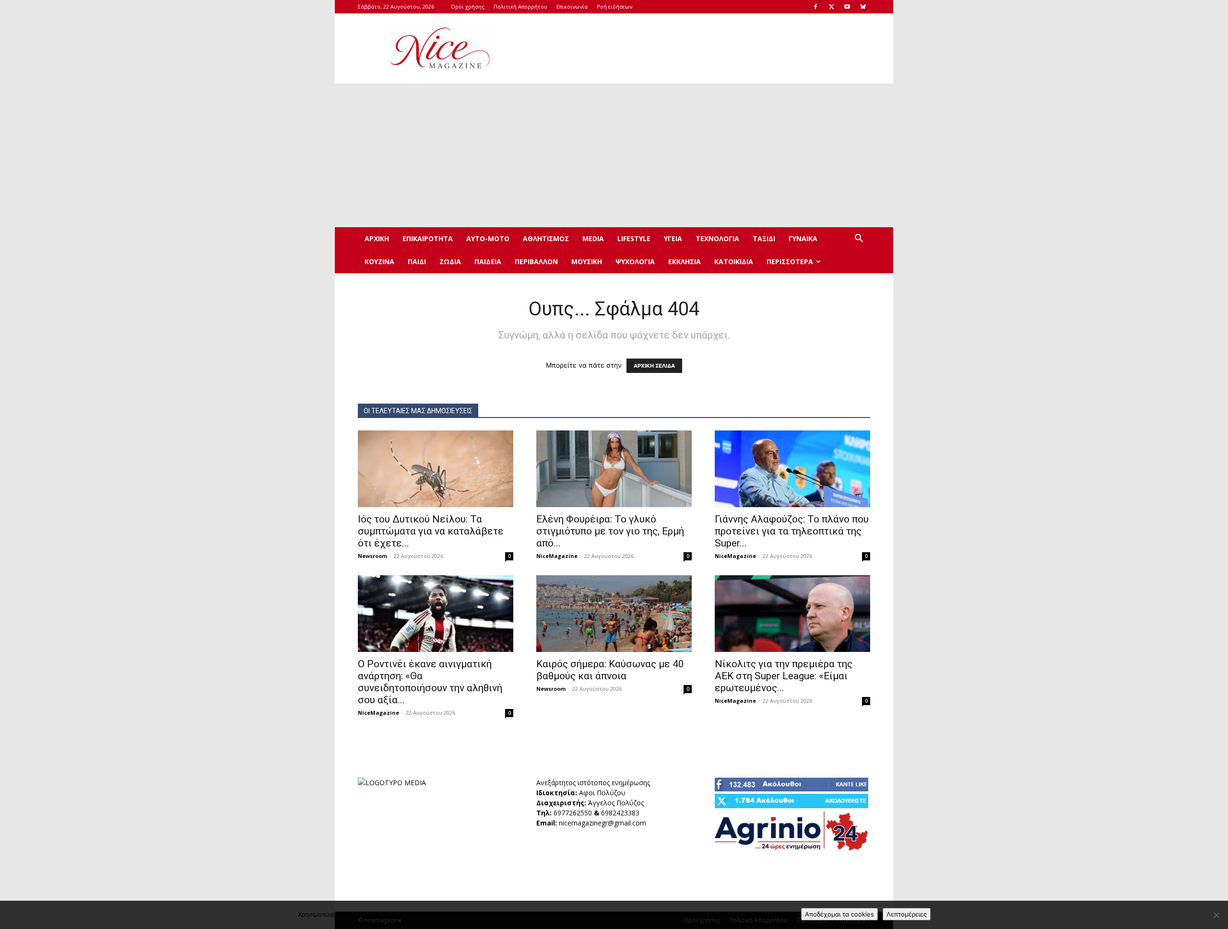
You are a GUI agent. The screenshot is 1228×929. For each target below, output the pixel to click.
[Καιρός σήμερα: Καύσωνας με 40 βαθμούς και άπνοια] (614, 613)
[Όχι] (1216, 915)
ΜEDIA (593, 238)
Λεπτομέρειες (906, 914)
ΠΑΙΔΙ (417, 261)
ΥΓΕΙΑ (673, 238)
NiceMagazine (557, 555)
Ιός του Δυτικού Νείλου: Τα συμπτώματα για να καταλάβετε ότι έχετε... (431, 531)
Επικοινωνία (572, 6)
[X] (831, 6)
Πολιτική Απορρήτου (520, 6)
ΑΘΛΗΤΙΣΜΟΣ (546, 238)
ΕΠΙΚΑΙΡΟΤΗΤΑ (427, 238)
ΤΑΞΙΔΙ (764, 238)
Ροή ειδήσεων (614, 6)
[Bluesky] (863, 6)
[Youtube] (847, 6)
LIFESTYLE (633, 238)
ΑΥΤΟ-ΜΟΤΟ (487, 238)
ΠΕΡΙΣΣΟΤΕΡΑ (790, 261)
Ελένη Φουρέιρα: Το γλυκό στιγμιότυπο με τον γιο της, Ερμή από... (610, 531)
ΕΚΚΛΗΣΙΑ (684, 261)
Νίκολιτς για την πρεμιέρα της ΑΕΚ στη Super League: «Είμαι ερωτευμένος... (783, 676)
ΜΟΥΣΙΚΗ (586, 261)
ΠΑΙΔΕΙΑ (487, 261)
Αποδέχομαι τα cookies (839, 914)
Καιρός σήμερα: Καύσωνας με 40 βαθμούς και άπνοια (610, 670)
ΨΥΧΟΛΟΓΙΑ (635, 261)
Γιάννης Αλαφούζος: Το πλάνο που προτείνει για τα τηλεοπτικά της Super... (792, 531)
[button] (858, 239)
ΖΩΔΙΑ (450, 261)
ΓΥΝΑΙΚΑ (803, 238)
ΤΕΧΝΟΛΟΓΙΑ (717, 238)
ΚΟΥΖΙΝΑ (379, 261)
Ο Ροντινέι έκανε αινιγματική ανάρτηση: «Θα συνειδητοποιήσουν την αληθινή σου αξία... (430, 682)
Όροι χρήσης (467, 6)
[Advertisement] (695, 48)
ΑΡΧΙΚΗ (377, 238)
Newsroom (372, 555)
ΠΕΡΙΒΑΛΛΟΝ (536, 261)
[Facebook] (815, 6)
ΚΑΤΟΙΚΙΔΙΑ (733, 261)
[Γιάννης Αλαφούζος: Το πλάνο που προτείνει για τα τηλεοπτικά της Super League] (792, 468)
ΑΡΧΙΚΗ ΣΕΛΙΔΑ (654, 365)
